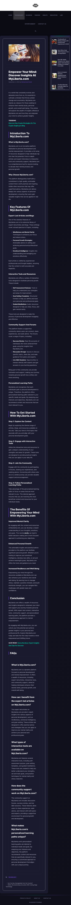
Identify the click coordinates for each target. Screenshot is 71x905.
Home (10, 15)
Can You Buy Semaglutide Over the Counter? (20, 883)
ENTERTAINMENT (30, 24)
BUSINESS (29, 15)
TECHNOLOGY (19, 15)
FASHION (37, 15)
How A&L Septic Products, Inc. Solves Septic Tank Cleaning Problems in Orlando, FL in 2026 (63, 63)
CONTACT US (42, 24)
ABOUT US (37, 898)
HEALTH (45, 15)
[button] (35, 31)
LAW (61, 15)
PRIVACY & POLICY (25, 898)
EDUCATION (53, 15)
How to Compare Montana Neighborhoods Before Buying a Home (62, 75)
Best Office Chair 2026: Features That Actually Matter (63, 52)
